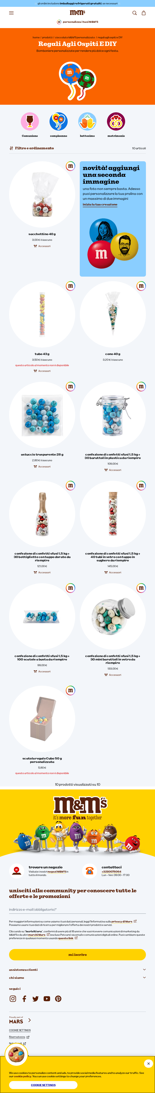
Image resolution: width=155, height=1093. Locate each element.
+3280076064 (111, 871)
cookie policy (22, 1076)
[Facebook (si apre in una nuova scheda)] (24, 998)
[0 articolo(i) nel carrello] (143, 13)
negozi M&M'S (57, 871)
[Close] (148, 1063)
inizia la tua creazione (100, 204)
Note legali (15, 1043)
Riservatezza (17, 1036)
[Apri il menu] (11, 13)
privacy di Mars (122, 921)
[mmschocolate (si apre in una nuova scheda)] (58, 998)
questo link (65, 938)
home (36, 37)
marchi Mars (36, 934)
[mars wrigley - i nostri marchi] (20, 1020)
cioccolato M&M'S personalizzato (75, 37)
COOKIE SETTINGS (20, 1030)
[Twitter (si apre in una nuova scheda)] (35, 998)
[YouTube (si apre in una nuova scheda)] (47, 998)
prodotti (47, 37)
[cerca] (134, 13)
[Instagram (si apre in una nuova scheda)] (13, 998)
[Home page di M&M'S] (77, 13)
